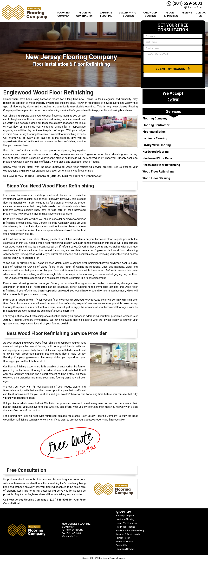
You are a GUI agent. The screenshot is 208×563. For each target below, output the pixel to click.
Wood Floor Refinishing (158, 171)
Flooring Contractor (84, 14)
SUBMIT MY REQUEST (172, 68)
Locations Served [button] (125, 549)
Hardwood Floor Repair (158, 158)
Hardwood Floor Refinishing (161, 165)
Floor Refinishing (170, 14)
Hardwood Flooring (150, 14)
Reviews (187, 12)
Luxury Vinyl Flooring (127, 14)
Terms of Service (124, 541)
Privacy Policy (123, 538)
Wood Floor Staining (156, 178)
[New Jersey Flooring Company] (26, 530)
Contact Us (201, 14)
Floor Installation (154, 131)
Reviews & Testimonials (128, 534)
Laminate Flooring (106, 14)
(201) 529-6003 (186, 3)
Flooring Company (63, 14)
